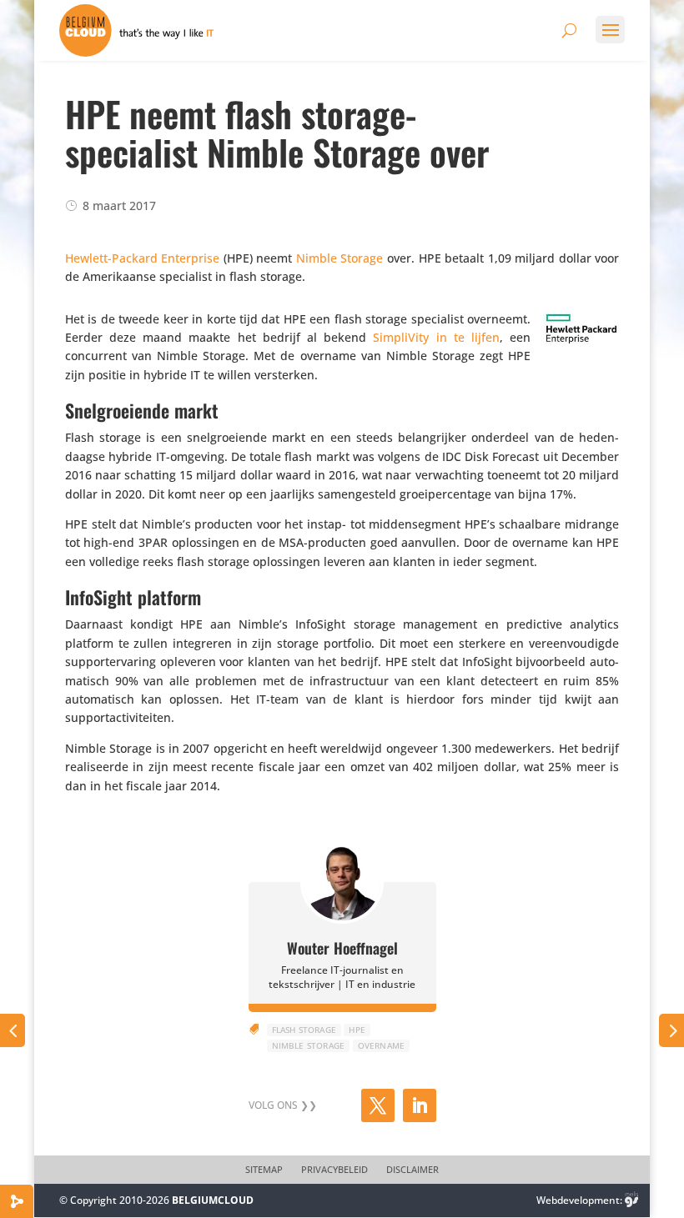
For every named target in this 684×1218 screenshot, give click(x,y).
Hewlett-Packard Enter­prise (142, 258)
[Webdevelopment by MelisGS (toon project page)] (631, 1200)
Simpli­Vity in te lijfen (436, 337)
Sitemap (264, 1169)
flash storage (304, 1029)
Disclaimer (412, 1169)
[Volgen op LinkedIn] (419, 1105)
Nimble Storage (340, 258)
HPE (357, 1029)
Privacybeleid (334, 1169)
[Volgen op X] (378, 1105)
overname (381, 1045)
